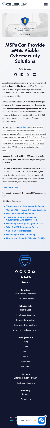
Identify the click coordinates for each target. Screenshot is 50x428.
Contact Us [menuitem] (26, 276)
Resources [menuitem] (25, 361)
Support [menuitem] (25, 281)
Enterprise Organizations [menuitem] (25, 325)
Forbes (23, 127)
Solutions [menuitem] (25, 290)
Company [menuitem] (25, 390)
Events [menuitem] (26, 351)
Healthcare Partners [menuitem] (26, 383)
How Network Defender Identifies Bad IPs (25, 238)
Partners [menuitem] (26, 374)
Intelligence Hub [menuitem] (25, 337)
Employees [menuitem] (26, 399)
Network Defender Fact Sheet (20, 214)
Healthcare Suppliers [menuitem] (25, 315)
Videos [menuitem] (26, 356)
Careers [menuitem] (25, 394)
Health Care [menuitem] (25, 309)
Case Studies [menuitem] (26, 366)
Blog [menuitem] (26, 341)
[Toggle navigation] (46, 4)
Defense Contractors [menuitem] (25, 320)
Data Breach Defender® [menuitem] (25, 293)
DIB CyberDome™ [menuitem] (25, 298)
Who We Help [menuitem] (25, 306)
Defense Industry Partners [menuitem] (26, 377)
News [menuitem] (25, 346)
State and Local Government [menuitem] (25, 330)
